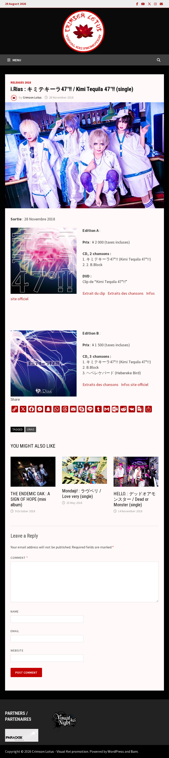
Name (15, 611)
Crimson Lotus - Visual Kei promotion (60, 751)
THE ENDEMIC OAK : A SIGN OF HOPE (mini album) (30, 499)
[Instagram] (156, 3)
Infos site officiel (134, 384)
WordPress (116, 751)
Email (15, 631)
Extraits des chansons (125, 293)
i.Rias (30, 429)
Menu (17, 60)
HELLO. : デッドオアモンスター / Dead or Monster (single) (135, 499)
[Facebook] (137, 3)
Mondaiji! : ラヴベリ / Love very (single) (81, 493)
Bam (134, 751)
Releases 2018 (21, 82)
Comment (19, 558)
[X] (150, 3)
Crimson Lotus (32, 97)
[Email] (161, 3)
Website (17, 650)
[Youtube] (143, 3)
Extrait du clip (94, 293)
